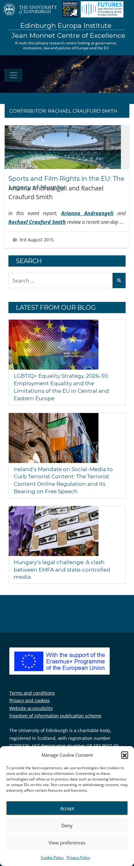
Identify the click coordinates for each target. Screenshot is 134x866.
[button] (125, 755)
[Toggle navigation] (13, 75)
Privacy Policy (78, 857)
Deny (67, 825)
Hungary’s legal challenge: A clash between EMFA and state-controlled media (62, 569)
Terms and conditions (32, 693)
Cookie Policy (52, 857)
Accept (67, 808)
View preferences (67, 842)
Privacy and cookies (29, 700)
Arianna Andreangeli (87, 213)
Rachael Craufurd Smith (37, 222)
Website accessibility (31, 708)
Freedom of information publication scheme (55, 716)
